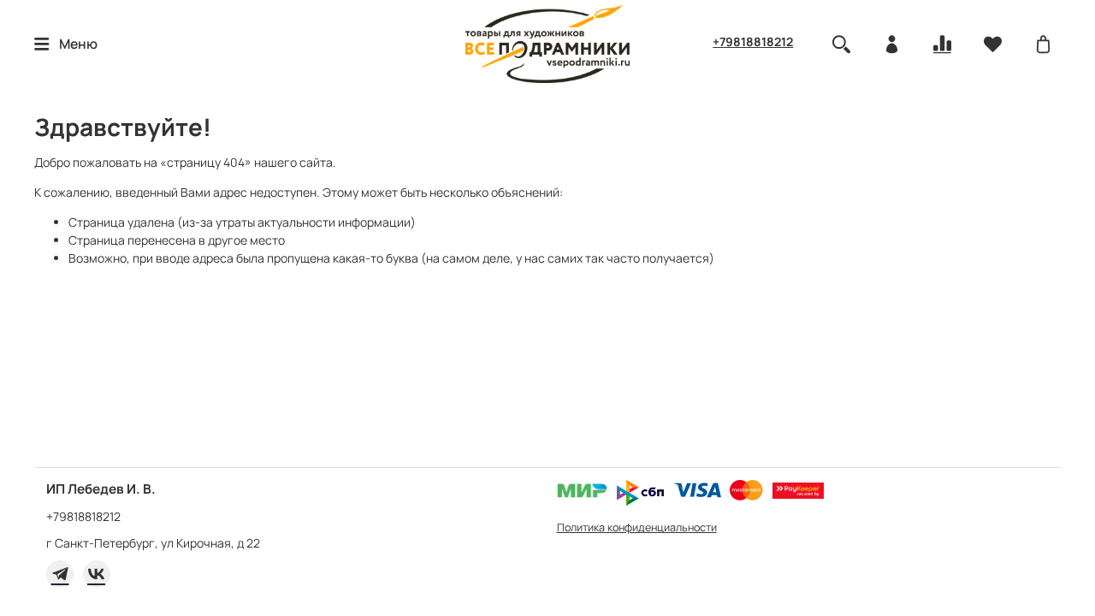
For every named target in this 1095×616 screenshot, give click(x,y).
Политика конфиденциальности (637, 527)
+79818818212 (753, 41)
